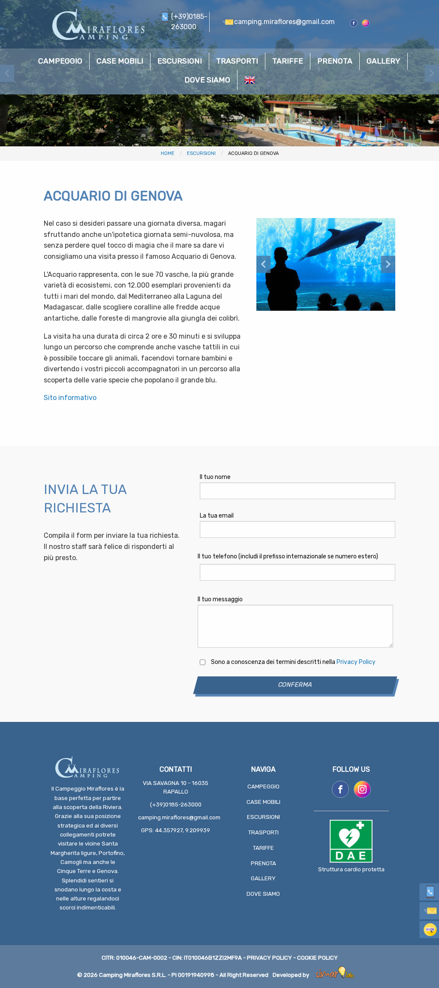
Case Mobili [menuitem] (119, 61)
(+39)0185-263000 (175, 804)
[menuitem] (250, 80)
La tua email (217, 515)
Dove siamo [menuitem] (207, 80)
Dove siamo (263, 894)
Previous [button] (263, 264)
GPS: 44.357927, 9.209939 (175, 830)
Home (167, 153)
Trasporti (263, 832)
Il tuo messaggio (220, 599)
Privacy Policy (356, 662)
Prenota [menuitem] (334, 61)
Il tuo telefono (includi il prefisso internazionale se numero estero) (288, 556)
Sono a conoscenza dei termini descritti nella (293, 662)
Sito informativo (70, 398)
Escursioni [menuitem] (179, 61)
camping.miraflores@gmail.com (175, 817)
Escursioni (201, 153)
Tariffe (263, 848)
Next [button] (388, 264)
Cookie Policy (317, 958)
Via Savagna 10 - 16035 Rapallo (175, 787)
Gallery (263, 878)
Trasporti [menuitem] (237, 61)
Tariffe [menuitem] (287, 61)
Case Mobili (263, 802)
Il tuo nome (215, 477)
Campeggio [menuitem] (60, 61)
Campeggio (263, 786)
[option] (325, 264)
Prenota (263, 863)
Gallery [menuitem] (383, 61)
